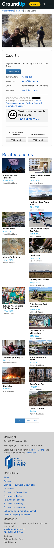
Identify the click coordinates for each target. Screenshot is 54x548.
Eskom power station (39, 280)
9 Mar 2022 (34, 336)
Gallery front (8, 11)
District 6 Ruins (37, 408)
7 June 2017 (27, 77)
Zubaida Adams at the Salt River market (13, 307)
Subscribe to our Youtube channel (20, 511)
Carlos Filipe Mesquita (13, 357)
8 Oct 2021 (7, 360)
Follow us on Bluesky (13, 503)
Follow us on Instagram (14, 507)
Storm (35, 90)
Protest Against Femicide (10, 176)
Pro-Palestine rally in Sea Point (39, 230)
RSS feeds (9, 488)
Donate (34, 4)
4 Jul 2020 (34, 411)
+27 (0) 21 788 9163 (13, 532)
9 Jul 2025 (7, 232)
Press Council (38, 450)
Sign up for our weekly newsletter (19, 485)
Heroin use (35, 255)
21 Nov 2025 (8, 181)
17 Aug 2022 (8, 311)
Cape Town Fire (37, 384)
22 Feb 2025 (35, 234)
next (28, 420)
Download (13, 71)
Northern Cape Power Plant (40, 203)
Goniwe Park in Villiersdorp (37, 332)
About (7, 477)
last (35, 420)
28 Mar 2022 (35, 309)
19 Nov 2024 (8, 260)
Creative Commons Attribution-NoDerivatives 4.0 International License (24, 103)
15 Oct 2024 (35, 258)
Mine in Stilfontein (11, 257)
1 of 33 (20, 420)
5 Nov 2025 (34, 207)
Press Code (31, 452)
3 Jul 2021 (7, 389)
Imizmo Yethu (9, 229)
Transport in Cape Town (38, 358)
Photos (19, 11)
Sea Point (26, 90)
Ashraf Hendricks (30, 81)
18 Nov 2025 (35, 180)
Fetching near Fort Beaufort (38, 305)
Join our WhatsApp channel (17, 514)
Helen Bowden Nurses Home (40, 176)
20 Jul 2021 (34, 363)
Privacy (7, 481)
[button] (50, 4)
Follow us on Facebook (14, 499)
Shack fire (7, 386)
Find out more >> (28, 118)
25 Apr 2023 (35, 283)
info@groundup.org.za (14, 529)
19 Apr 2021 (34, 387)
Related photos (17, 154)
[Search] (44, 4)
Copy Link (16, 140)
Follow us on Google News (16, 492)
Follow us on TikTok (13, 496)
